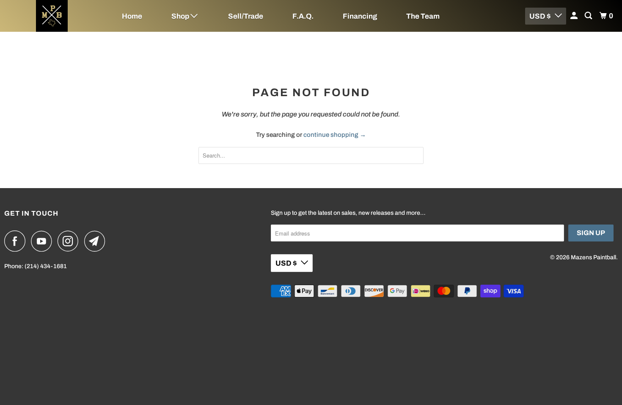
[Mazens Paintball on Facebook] (17, 241)
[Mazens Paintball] (51, 16)
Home (132, 16)
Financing (360, 16)
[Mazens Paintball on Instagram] (70, 241)
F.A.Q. (303, 16)
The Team (423, 16)
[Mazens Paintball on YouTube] (43, 241)
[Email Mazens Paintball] (97, 241)
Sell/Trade (245, 16)
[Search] (589, 16)
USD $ (539, 16)
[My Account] (575, 16)
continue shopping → (334, 134)
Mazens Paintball (593, 257)
